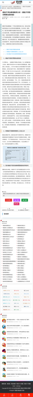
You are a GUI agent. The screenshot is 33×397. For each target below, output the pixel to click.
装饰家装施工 (6, 268)
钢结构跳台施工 (21, 263)
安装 (26, 297)
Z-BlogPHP (12, 390)
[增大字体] (6, 18)
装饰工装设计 (6, 239)
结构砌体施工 (6, 272)
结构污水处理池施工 (8, 277)
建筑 (26, 306)
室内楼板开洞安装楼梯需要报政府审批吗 (16, 54)
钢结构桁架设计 (21, 225)
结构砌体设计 (6, 245)
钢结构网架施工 (21, 254)
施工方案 (16, 300)
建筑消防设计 (6, 243)
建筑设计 (6, 303)
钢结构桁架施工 (7, 257)
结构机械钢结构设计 (8, 248)
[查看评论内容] (4, 320)
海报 (17, 200)
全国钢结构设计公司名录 (23, 281)
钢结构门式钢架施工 (22, 257)
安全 (26, 293)
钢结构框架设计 (21, 227)
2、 (5, 51)
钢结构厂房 (7, 300)
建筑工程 (6, 297)
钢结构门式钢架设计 (8, 227)
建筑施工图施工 (7, 270)
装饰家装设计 (20, 239)
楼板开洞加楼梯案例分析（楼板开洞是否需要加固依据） (16, 7)
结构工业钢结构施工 (22, 279)
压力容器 (26, 303)
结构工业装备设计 (21, 250)
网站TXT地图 (27, 383)
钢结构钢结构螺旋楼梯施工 (9, 261)
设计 (16, 290)
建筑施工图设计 (21, 241)
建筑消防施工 (20, 270)
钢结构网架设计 (7, 225)
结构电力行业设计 (7, 252)
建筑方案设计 (6, 241)
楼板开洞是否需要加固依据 (12, 49)
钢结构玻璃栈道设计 (22, 232)
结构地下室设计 (21, 248)
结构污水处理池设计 (8, 250)
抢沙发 (28, 17)
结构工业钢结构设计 (22, 252)
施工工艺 (26, 300)
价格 (16, 293)
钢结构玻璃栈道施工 (8, 263)
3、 (5, 54)
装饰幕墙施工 (6, 265)
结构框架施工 (20, 272)
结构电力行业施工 (7, 279)
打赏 (9, 200)
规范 (16, 306)
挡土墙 (16, 297)
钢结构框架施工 (7, 259)
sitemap (18, 386)
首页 (11, 6)
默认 (5, 18)
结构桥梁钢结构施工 (8, 281)
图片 (16, 309)
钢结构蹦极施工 (21, 261)
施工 (26, 290)
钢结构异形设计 (21, 234)
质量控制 (6, 309)
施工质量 (6, 306)
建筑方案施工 (20, 268)
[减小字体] (2, 18)
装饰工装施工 (20, 265)
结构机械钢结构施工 (8, 274)
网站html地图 (19, 383)
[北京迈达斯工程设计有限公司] (16, 2)
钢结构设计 (6, 17)
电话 (21, 395)
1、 (5, 49)
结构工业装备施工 (21, 277)
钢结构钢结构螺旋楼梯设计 (24, 230)
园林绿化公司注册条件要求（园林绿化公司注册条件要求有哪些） (16, 210)
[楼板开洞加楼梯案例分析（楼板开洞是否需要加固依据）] (16, 154)
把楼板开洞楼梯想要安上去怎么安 (14, 51)
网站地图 (13, 383)
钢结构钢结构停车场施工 (23, 259)
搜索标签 (4, 383)
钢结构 (6, 290)
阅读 (25, 200)
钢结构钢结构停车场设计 (9, 230)
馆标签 (8, 383)
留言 (12, 395)
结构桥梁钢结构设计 (8, 254)
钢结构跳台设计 (7, 234)
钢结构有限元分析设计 (8, 236)
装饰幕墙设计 (20, 236)
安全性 (7, 293)
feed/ (14, 386)
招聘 (16, 303)
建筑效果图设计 (21, 243)
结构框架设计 (20, 245)
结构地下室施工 (21, 274)
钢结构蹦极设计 (17, 6)
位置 (29, 395)
